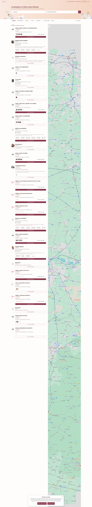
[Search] (79, 12)
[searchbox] (28, 12)
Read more (41, 47)
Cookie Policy (58, 500)
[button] (54, 272)
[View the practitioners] (30, 73)
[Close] (62, 496)
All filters (14, 20)
